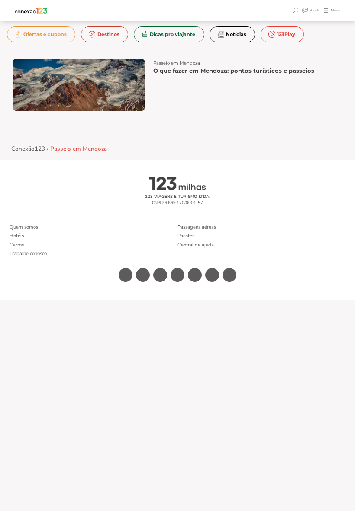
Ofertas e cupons (45, 34)
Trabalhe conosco (28, 253)
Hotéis (17, 236)
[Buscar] (296, 10)
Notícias (236, 34)
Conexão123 (28, 149)
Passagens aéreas (197, 227)
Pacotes (186, 236)
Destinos (108, 34)
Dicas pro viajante (172, 34)
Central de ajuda (196, 245)
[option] (41, 34)
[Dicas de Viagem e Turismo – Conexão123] (31, 10)
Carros (17, 245)
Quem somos (24, 227)
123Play (286, 34)
